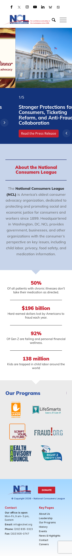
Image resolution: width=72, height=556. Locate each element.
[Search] (52, 20)
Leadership (46, 518)
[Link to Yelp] (58, 7)
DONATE (47, 489)
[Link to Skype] (51, 7)
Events (43, 531)
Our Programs (47, 522)
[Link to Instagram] (27, 7)
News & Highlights (49, 535)
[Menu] (61, 20)
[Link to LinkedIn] (43, 7)
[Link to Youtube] (35, 7)
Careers (44, 544)
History (43, 526)
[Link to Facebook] (12, 7)
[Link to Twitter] (19, 7)
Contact (43, 540)
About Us (44, 513)
